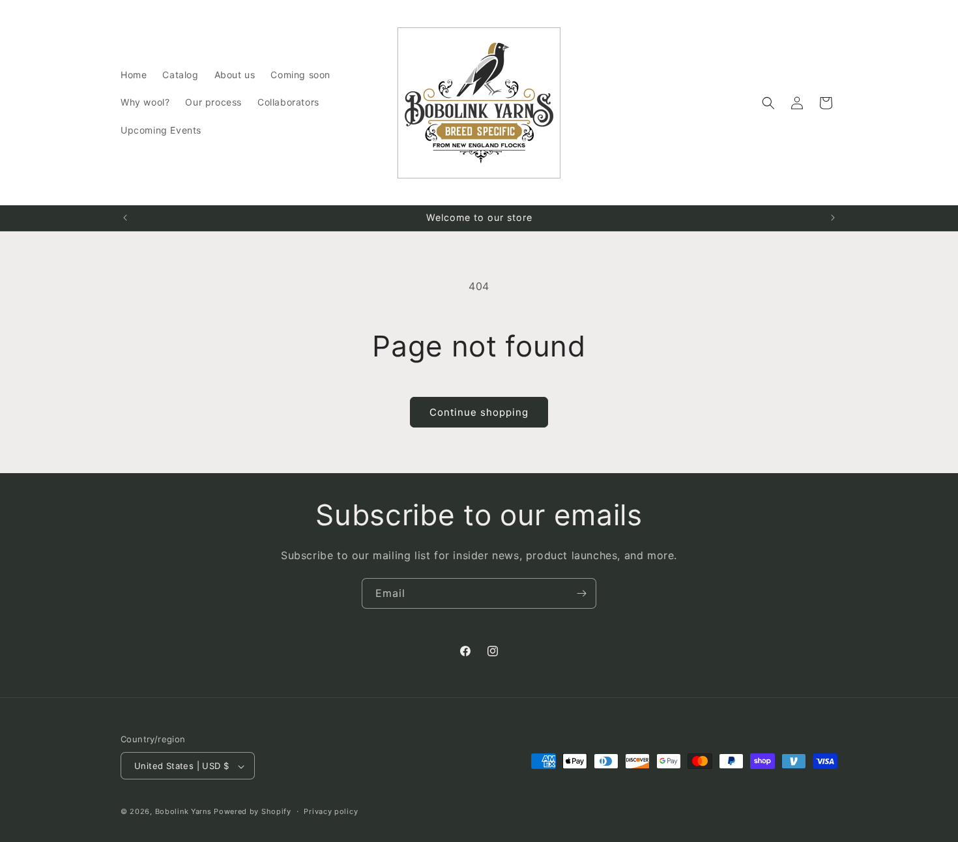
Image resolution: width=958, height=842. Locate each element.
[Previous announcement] (125, 217)
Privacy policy (331, 811)
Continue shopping (479, 412)
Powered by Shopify (252, 812)
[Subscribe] (581, 593)
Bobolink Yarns (183, 812)
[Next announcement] (833, 217)
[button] (768, 103)
